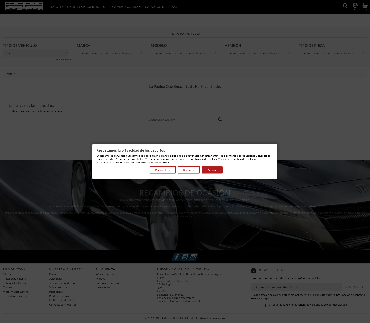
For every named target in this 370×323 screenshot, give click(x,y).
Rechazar (188, 170)
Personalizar (162, 170)
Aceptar (212, 170)
